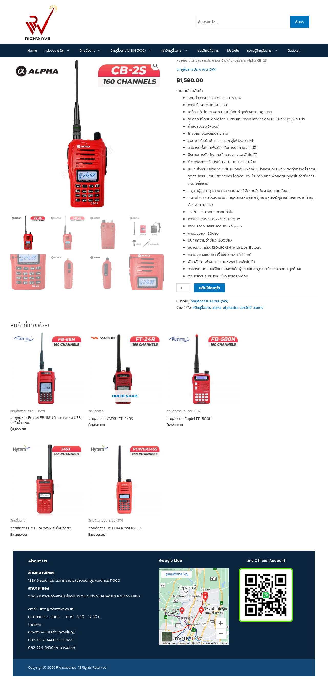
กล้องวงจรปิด (54, 50)
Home (32, 50)
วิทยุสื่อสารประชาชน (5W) (209, 60)
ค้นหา (299, 22)
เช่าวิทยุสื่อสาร (171, 50)
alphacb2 (230, 307)
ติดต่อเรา (294, 50)
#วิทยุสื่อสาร (201, 307)
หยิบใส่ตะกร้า (209, 288)
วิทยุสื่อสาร (87, 50)
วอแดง (258, 307)
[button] (155, 65)
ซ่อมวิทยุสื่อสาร (208, 50)
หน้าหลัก (182, 60)
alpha (217, 307)
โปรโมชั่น (233, 50)
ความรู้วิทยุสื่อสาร (259, 50)
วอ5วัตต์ (246, 307)
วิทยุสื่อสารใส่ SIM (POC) (128, 50)
